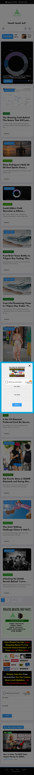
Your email (17, 395)
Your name (17, 386)
